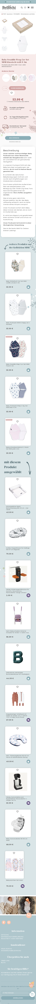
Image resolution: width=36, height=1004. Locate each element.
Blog (3, 962)
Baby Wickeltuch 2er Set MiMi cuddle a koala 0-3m (16, 281)
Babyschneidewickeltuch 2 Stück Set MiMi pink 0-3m (17, 448)
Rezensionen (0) (15, 141)
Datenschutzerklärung (12, 936)
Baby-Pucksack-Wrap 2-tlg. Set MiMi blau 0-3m (17, 406)
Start (4, 14)
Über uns (5, 960)
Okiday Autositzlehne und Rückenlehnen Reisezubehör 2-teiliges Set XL (16, 798)
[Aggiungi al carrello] (28, 287)
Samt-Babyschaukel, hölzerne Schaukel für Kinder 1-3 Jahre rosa (17, 631)
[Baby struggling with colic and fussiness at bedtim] (27, 905)
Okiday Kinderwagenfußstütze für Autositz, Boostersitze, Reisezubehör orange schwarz (17, 591)
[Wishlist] (25, 7)
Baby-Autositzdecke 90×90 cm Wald (16, 839)
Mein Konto (6, 948)
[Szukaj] (22, 7)
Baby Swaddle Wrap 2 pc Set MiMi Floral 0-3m (17, 365)
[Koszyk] (28, 7)
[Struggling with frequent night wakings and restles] (9, 905)
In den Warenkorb (17, 88)
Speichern (10, 14)
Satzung (5, 934)
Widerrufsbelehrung (11, 950)
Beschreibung (14, 138)
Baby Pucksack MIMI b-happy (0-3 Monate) (18, 323)
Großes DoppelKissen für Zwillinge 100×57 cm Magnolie (18, 548)
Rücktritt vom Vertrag (12, 938)
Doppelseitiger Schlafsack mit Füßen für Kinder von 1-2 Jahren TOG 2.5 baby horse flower (16, 715)
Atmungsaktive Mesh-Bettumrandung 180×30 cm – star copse (17, 508)
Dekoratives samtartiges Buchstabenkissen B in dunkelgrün (17, 673)
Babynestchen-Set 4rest (14, 880)
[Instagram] (9, 922)
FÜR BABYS (17, 14)
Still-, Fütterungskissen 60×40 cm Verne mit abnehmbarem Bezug (17, 756)
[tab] (18, 138)
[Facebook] (4, 922)
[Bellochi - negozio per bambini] (9, 7)
